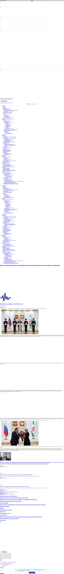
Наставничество (5, 143)
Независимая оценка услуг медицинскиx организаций (11, 263)
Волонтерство (6, 121)
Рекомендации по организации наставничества (10, 224)
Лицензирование (3, 167)
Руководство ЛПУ (5, 108)
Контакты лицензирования (6, 168)
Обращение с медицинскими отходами (9, 182)
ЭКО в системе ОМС (7, 220)
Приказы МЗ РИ (6, 175)
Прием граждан (6, 132)
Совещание (5, 131)
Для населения (3, 135)
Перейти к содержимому (3, 0)
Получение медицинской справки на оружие (10, 261)
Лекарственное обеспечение (9, 128)
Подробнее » (1, 465)
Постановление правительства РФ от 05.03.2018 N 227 (11, 110)
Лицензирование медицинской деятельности (8, 249)
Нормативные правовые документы (9, 223)
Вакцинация (4, 136)
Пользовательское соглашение (8, 154)
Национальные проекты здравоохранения (8, 119)
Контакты (4, 114)
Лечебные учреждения (7, 164)
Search (1, 559)
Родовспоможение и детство (8, 259)
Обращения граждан (8, 212)
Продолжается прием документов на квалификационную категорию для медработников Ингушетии (16, 474)
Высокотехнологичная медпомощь (8, 139)
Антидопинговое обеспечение (8, 180)
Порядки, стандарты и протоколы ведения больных (9, 160)
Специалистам (3, 235)
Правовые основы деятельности (7, 188)
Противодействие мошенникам (7, 150)
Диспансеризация (5, 137)
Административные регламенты (8, 177)
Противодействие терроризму (7, 229)
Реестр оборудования (5, 241)
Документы (2, 251)
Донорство (5, 148)
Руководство (4, 107)
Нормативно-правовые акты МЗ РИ (9, 174)
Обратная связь (6, 194)
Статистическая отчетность (6, 162)
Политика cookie (6, 233)
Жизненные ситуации (7, 200)
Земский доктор (8, 124)
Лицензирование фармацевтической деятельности (9, 170)
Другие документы (5, 257)
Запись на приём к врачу (7, 115)
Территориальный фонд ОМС (7, 245)
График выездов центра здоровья (8, 122)
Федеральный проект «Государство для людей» (9, 141)
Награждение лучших (8, 204)
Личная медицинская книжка (6, 157)
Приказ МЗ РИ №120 (8, 255)
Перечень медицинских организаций (9, 145)
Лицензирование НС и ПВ (6, 171)
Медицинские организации (6, 243)
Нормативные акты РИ (6, 253)
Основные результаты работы (8, 192)
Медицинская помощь (7, 126)
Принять (32, 572)
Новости (4, 120)
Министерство (3, 105)
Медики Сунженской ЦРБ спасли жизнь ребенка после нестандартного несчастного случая (14, 486)
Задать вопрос (6, 116)
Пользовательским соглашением (21, 570)
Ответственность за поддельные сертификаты (10, 216)
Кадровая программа (7, 202)
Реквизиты (4, 113)
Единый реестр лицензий (6, 169)
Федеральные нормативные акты (7, 172)
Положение (4, 186)
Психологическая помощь (7, 219)
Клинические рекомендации (6, 161)
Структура (4, 106)
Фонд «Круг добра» (6, 222)
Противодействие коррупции (6, 149)
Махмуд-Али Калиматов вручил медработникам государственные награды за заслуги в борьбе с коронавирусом (30, 265)
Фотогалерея (4, 214)
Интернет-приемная (7, 196)
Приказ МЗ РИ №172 (8, 176)
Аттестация (4, 156)
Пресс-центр (3, 198)
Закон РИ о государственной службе (9, 190)
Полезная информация (7, 210)
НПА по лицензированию (7, 173)
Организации (3, 163)
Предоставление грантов (6, 151)
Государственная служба (6, 109)
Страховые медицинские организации (8, 165)
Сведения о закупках (5, 111)
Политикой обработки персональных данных (38, 569)
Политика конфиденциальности (7, 153)
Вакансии (7, 123)
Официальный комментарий (6, 118)
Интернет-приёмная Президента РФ (9, 117)
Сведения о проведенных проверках (7, 112)
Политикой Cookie (28, 570)
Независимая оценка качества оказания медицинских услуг (10, 183)
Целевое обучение (8, 125)
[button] (2, 490)
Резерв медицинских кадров (8, 159)
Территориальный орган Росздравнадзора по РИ (9, 166)
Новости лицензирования (6, 247)
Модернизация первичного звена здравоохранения (10, 129)
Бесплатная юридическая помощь (7, 147)
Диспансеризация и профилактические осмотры (10, 217)
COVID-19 (7, 127)
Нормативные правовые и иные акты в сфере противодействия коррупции (13, 181)
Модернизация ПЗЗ (3, 155)
